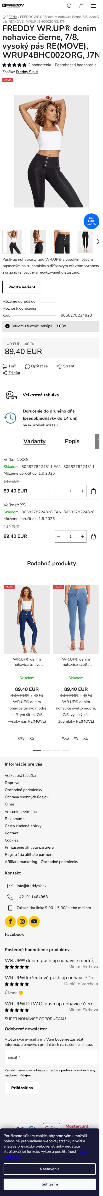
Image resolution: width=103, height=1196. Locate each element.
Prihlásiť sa (22, 1098)
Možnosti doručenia (19, 318)
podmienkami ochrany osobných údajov (43, 1082)
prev (5, 632)
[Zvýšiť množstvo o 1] (79, 501)
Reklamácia (14, 828)
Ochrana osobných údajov (26, 807)
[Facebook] (10, 931)
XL (85, 748)
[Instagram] (22, 931)
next (94, 632)
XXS (21, 748)
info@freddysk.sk (31, 896)
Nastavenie (50, 1169)
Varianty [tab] (33, 451)
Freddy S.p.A (27, 80)
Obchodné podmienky (23, 800)
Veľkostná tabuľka (20, 785)
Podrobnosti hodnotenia (75, 74)
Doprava (12, 792)
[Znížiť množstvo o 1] (55, 501)
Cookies (11, 850)
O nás (10, 814)
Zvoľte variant (22, 297)
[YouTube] (34, 931)
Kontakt (11, 843)
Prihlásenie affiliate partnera (29, 857)
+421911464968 (32, 907)
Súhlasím (50, 1184)
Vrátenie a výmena (21, 821)
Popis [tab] (70, 451)
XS (31, 748)
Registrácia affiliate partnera (29, 864)
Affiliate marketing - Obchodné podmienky (41, 872)
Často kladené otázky (23, 836)
